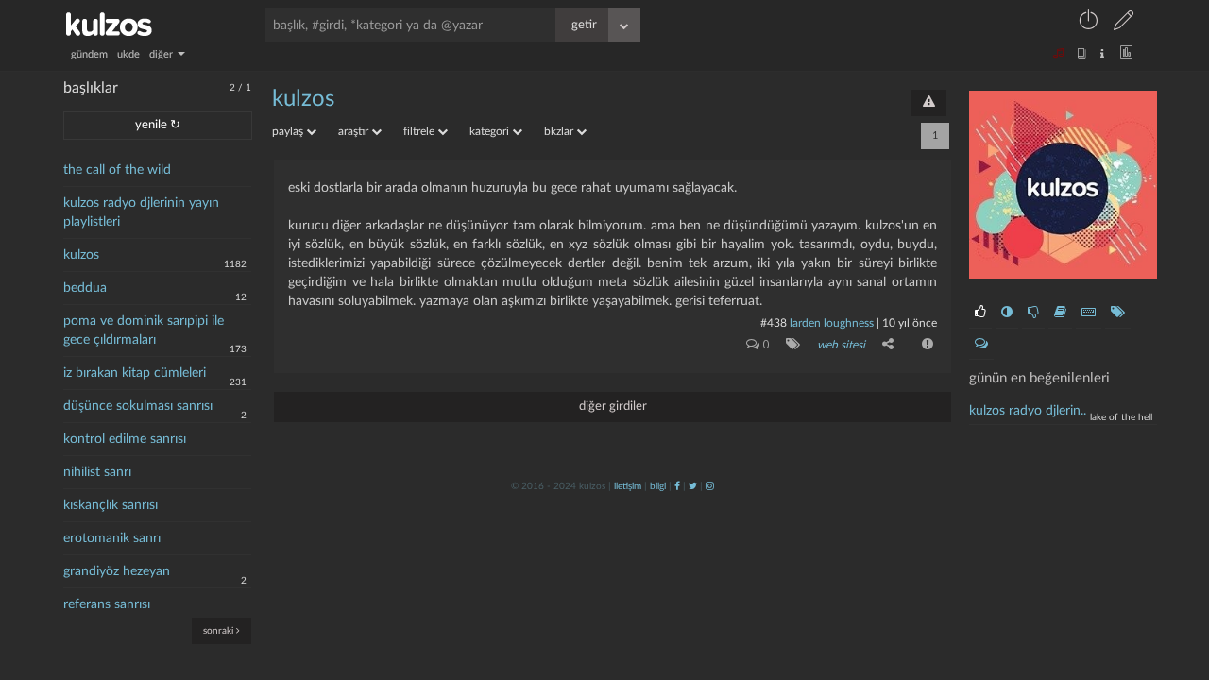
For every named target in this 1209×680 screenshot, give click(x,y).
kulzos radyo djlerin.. (1027, 410)
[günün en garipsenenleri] (1007, 313)
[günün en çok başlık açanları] (1118, 313)
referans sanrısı (106, 604)
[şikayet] (925, 343)
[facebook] (677, 486)
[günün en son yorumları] (981, 344)
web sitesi (841, 344)
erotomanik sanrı (112, 538)
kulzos (81, 255)
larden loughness (832, 323)
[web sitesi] (789, 343)
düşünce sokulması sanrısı (138, 406)
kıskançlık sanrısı (110, 505)
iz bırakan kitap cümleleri (134, 373)
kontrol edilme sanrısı (124, 439)
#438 (773, 323)
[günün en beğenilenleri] (980, 313)
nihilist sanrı (97, 472)
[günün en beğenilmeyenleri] (1033, 313)
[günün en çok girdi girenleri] (1088, 313)
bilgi (658, 486)
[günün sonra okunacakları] (1060, 313)
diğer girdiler (613, 406)
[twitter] (693, 486)
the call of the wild (117, 170)
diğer (162, 54)
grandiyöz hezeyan (116, 571)
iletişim (627, 486)
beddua (85, 288)
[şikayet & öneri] (928, 103)
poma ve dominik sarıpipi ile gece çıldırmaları (143, 330)
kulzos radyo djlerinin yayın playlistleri (141, 212)
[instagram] (710, 486)
